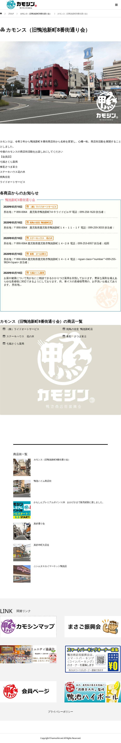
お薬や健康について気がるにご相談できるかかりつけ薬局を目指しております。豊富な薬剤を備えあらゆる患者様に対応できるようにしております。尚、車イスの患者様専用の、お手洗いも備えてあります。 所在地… (60, 281)
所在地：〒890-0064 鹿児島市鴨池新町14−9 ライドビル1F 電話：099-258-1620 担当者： (55, 212)
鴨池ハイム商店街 (42, 480)
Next (117, 86)
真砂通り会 (39, 523)
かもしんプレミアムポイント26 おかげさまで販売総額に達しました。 (69, 502)
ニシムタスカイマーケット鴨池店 (50, 566)
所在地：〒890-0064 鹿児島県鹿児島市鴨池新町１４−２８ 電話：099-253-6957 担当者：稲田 (56, 243)
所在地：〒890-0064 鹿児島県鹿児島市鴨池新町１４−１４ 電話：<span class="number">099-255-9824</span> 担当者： (60, 260)
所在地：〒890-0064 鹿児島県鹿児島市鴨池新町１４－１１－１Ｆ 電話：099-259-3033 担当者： (59, 227)
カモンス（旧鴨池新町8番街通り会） (52, 459)
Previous (3, 86)
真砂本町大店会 (41, 544)
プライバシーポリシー (60, 711)
